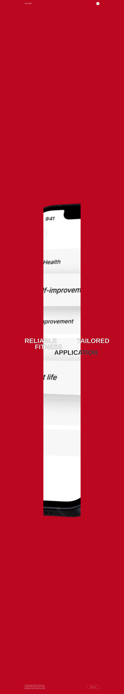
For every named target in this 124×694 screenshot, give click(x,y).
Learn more (93, 687)
